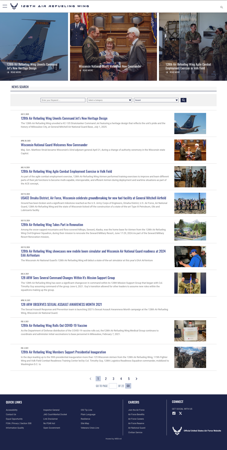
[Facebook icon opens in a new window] (174, 413)
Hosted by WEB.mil (114, 439)
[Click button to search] (183, 100)
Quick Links (14, 402)
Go (128, 386)
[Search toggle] (222, 6)
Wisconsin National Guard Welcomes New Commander (54, 144)
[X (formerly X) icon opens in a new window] (180, 413)
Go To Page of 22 (110, 386)
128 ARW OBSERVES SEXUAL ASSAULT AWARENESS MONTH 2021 (61, 304)
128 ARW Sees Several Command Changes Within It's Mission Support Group (68, 277)
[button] (4, 6)
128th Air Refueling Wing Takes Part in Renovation (52, 224)
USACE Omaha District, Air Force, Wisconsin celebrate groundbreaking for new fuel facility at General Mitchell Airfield (93, 197)
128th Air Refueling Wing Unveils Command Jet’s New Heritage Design (64, 118)
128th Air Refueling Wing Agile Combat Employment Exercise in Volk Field (66, 171)
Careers (133, 402)
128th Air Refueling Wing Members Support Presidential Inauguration (63, 351)
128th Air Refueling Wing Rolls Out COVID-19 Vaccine (54, 325)
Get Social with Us (182, 409)
